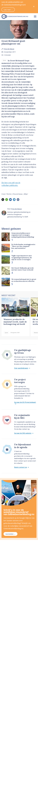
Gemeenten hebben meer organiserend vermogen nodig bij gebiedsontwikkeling (22, 235)
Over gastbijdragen (21, 368)
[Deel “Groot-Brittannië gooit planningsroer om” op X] (3, 199)
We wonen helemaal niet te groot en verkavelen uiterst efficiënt (23, 280)
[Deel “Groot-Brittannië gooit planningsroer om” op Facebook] (10, 199)
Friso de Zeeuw (9, 49)
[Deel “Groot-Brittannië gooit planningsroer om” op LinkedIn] (14, 199)
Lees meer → (8, 10)
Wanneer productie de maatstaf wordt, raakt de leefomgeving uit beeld (15, 321)
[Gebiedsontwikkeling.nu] (16, 16)
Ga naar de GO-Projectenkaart (25, 402)
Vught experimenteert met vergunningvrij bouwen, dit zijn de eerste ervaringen (21, 258)
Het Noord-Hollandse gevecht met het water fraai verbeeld (22, 269)
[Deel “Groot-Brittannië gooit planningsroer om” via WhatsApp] (6, 199)
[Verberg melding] (33, 6)
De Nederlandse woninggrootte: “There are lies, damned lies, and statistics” (23, 246)
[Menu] (35, 16)
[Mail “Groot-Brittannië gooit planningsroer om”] (18, 199)
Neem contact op (20, 467)
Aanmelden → (10, 534)
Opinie (4, 60)
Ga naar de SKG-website (22, 433)
